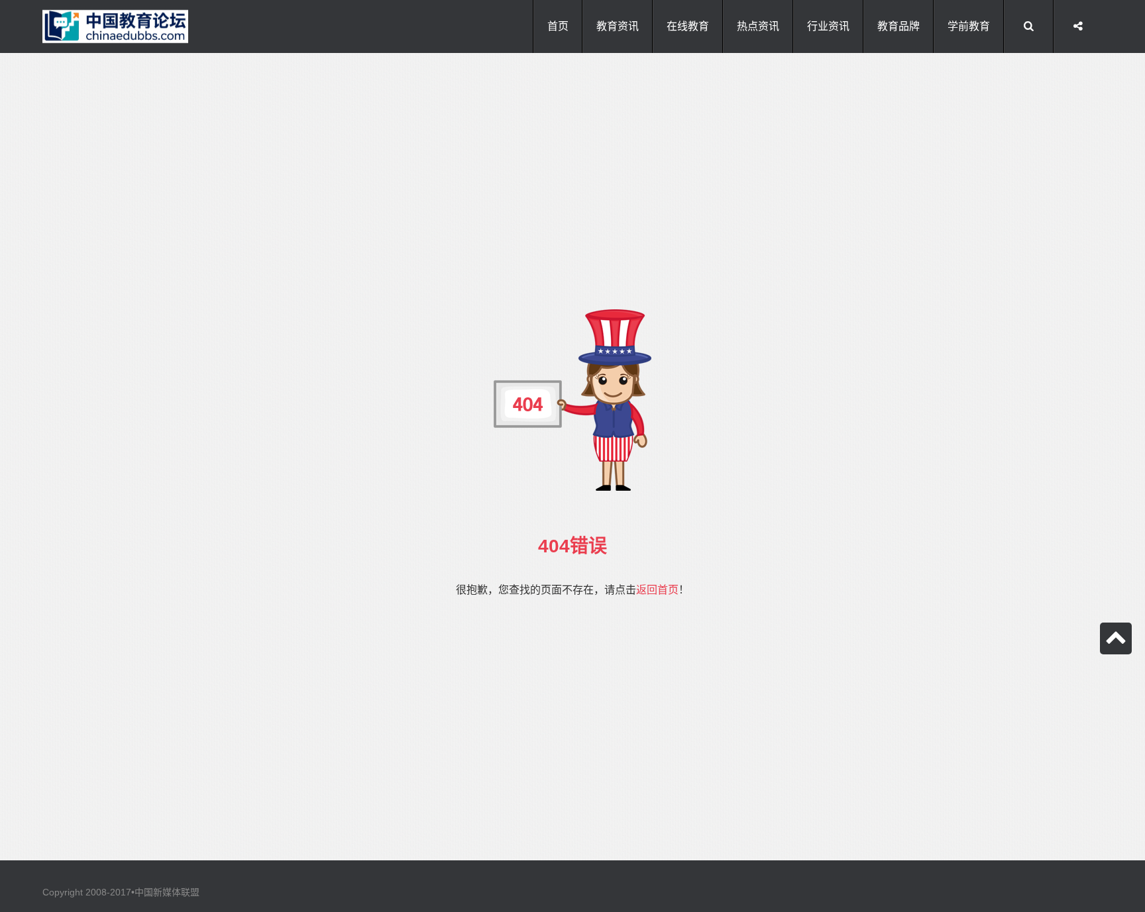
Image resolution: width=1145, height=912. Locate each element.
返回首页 (657, 589)
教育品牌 (898, 26)
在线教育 (688, 26)
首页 (558, 26)
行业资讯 (828, 26)
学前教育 (969, 26)
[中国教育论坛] (115, 26)
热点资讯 (758, 26)
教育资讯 (617, 26)
